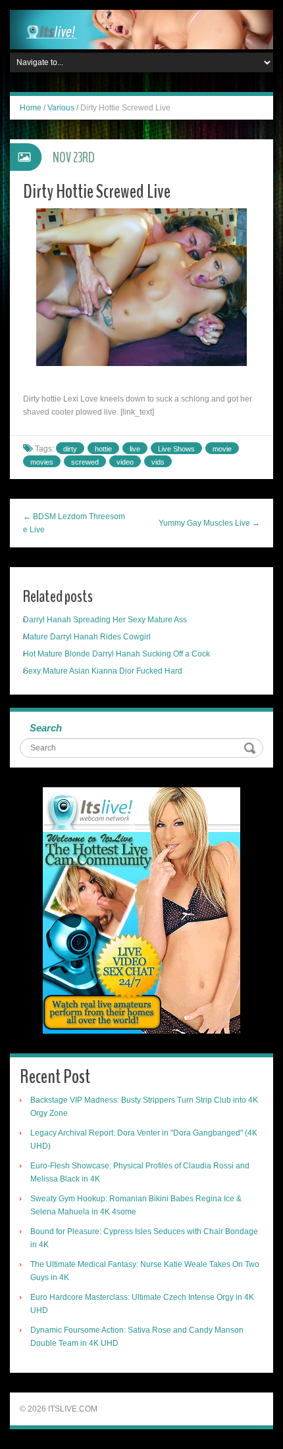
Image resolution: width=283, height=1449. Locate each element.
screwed (85, 462)
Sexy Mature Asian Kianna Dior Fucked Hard (102, 671)
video (125, 462)
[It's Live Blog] (141, 29)
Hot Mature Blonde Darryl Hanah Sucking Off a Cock (116, 653)
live (135, 449)
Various (60, 107)
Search (46, 727)
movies (41, 462)
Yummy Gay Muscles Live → (209, 523)
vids (158, 462)
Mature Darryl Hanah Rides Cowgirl (87, 636)
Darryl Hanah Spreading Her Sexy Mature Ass (105, 619)
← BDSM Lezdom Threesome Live (74, 523)
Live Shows (176, 449)
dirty (70, 449)
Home (30, 107)
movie (222, 449)
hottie (103, 449)
